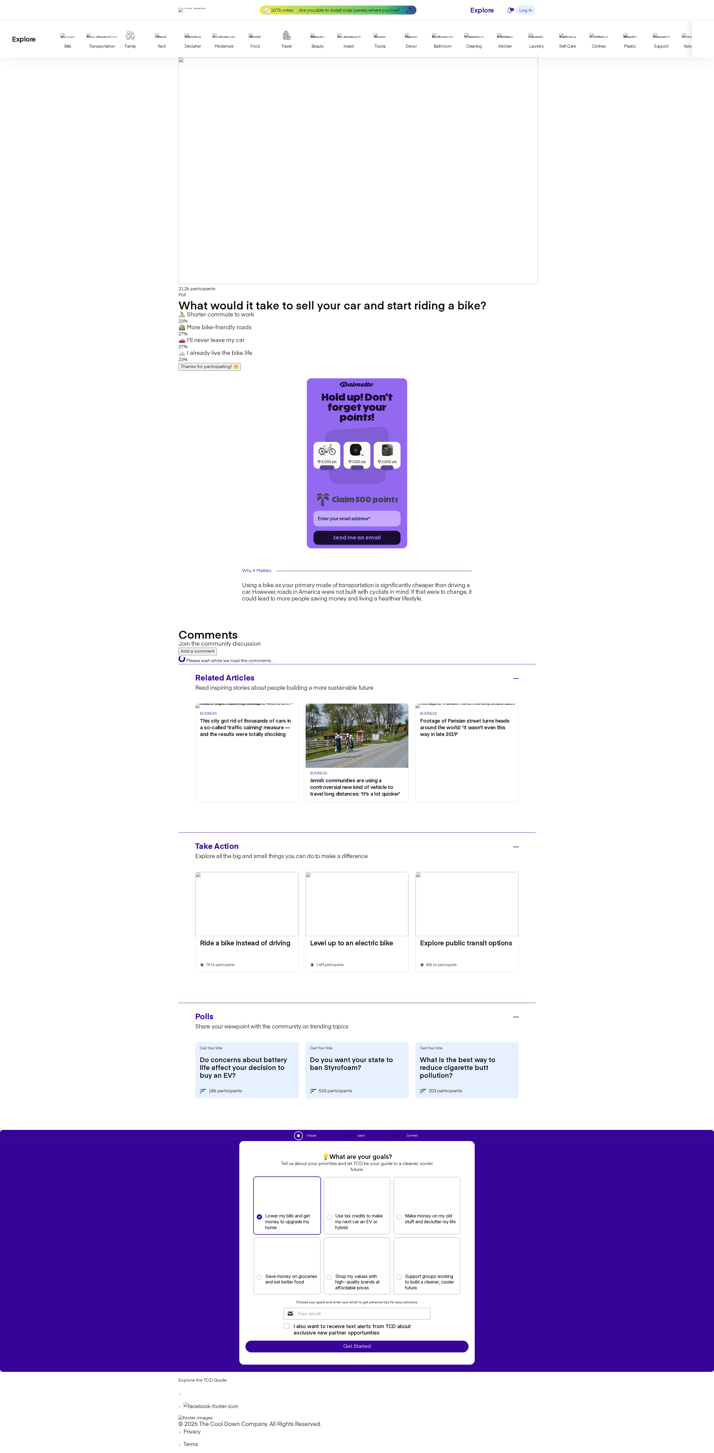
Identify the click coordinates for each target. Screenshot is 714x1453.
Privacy (192, 1432)
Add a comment (197, 651)
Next (703, 38)
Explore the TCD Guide (202, 1380)
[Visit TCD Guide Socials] (190, 1394)
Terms (191, 1444)
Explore (482, 9)
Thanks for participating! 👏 (209, 367)
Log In (525, 10)
